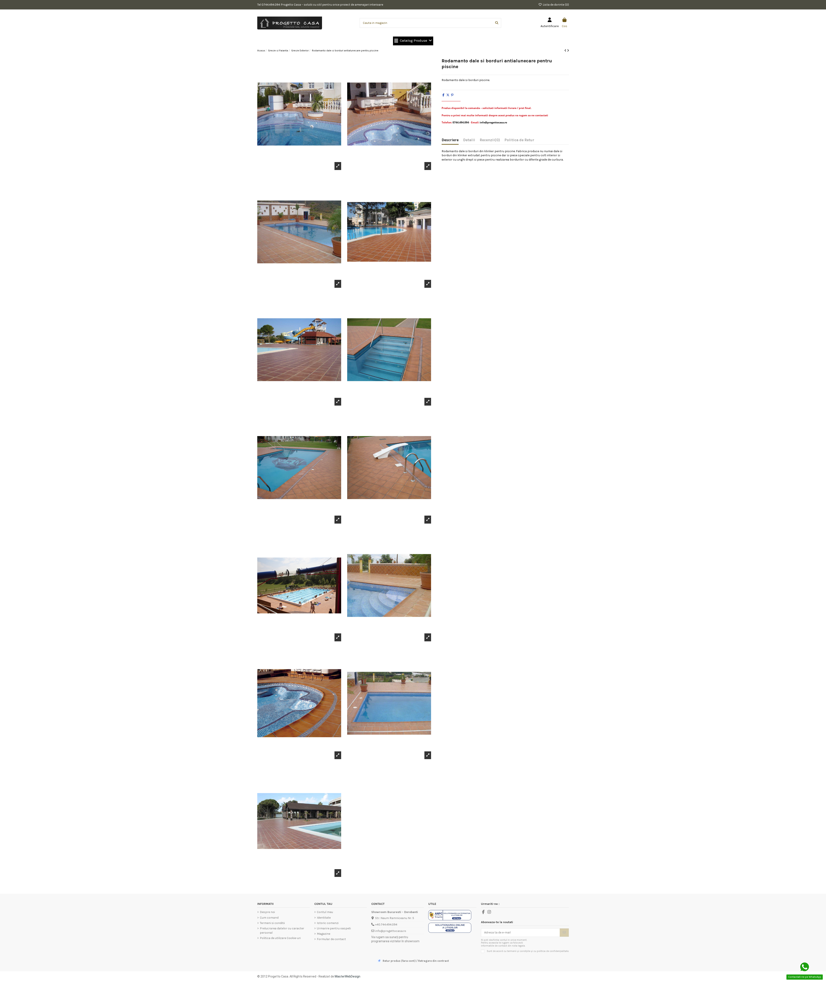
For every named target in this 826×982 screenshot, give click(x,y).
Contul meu (325, 912)
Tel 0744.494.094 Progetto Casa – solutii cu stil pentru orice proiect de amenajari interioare (320, 4)
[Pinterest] (452, 95)
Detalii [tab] (469, 140)
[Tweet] (447, 95)
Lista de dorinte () (555, 4)
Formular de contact (331, 939)
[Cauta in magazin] (496, 23)
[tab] (490, 141)
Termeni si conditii (272, 923)
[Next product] (568, 50)
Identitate (324, 917)
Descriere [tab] (450, 140)
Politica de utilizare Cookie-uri (280, 938)
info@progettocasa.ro (390, 931)
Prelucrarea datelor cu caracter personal (282, 931)
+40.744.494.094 (386, 924)
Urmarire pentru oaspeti (334, 928)
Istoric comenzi (328, 923)
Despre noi (267, 912)
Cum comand (269, 917)
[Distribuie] (443, 95)
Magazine (323, 934)
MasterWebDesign (347, 976)
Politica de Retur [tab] (519, 140)
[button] (413, 41)
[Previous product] (565, 50)
